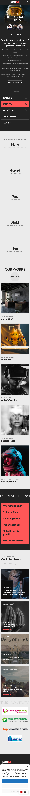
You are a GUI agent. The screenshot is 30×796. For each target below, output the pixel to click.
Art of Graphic (9, 400)
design (3, 316)
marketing (9, 316)
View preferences (15, 791)
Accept (15, 781)
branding (4, 397)
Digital (5, 604)
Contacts (18, 702)
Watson (5, 571)
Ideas (11, 604)
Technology (14, 669)
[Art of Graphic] (15, 379)
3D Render (7, 318)
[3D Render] (15, 298)
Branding (6, 636)
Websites (6, 359)
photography (17, 479)
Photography (8, 481)
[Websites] (15, 339)
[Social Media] (15, 420)
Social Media (8, 440)
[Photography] (15, 460)
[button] (27, 766)
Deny (15, 786)
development (10, 357)
